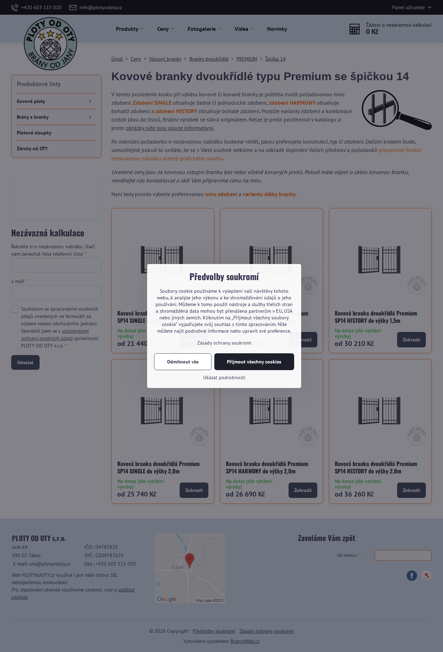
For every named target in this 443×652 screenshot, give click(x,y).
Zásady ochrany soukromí (224, 343)
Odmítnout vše (183, 362)
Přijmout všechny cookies (254, 362)
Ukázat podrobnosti (224, 377)
